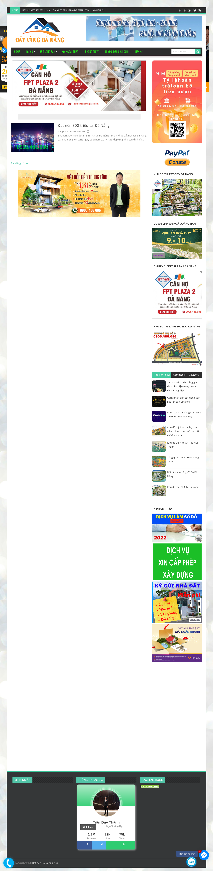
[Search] (198, 51)
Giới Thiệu (98, 10)
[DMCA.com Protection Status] (150, 787)
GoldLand (88, 827)
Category (194, 374)
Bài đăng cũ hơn (20, 163)
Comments (179, 374)
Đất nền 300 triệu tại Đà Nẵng (84, 125)
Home (15, 10)
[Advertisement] (177, 717)
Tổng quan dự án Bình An (70, 131)
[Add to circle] (189, 10)
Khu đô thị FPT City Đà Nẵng (183, 487)
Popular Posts (162, 374)
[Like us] (179, 10)
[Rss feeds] (199, 10)
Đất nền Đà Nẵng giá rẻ (45, 863)
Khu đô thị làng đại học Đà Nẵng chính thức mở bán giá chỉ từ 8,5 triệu (183, 431)
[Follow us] (194, 10)
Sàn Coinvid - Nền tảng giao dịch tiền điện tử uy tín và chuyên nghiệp (182, 386)
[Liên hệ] (8, 865)
